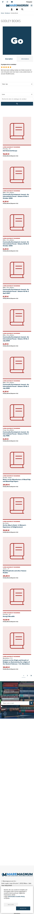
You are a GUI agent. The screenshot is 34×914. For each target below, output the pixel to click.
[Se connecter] (12, 9)
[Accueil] (17, 5)
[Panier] (17, 9)
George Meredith (9, 616)
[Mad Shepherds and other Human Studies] (17, 551)
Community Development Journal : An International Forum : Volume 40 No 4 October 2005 (16, 244)
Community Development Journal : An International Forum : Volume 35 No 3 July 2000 (16, 386)
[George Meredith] (17, 596)
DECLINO (11, 904)
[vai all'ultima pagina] (31, 676)
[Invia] (31, 703)
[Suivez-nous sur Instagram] (7, 2)
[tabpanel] (17, 71)
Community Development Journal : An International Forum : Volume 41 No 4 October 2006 (16, 196)
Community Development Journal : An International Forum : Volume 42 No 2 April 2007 (16, 291)
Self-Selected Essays (10, 151)
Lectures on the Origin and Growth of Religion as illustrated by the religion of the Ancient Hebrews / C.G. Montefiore (16, 662)
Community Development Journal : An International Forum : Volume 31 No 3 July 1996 (16, 434)
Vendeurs (7, 13)
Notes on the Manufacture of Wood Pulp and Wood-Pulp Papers (17, 480)
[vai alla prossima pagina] (27, 676)
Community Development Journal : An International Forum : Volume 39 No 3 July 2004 (16, 339)
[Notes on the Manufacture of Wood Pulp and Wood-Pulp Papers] (17, 460)
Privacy (3, 709)
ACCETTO (23, 908)
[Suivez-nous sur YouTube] (12, 2)
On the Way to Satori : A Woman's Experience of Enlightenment (14, 526)
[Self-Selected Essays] (17, 131)
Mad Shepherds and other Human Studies (14, 572)
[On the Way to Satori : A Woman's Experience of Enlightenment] (17, 505)
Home (2, 13)
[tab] (9, 59)
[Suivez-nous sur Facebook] (3, 2)
